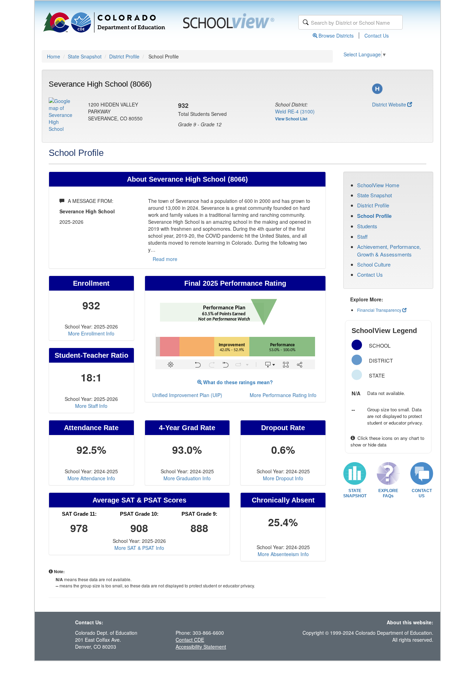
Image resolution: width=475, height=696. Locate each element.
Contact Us (376, 35)
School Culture (374, 264)
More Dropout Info (283, 478)
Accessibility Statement (201, 646)
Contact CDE (190, 639)
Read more (165, 258)
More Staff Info (91, 405)
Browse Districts (336, 35)
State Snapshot (85, 56)
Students (367, 226)
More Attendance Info (91, 478)
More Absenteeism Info (283, 554)
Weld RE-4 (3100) (295, 111)
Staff (362, 236)
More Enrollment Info (91, 333)
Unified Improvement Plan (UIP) (187, 395)
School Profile (374, 216)
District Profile (124, 56)
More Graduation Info (187, 478)
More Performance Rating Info (283, 395)
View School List (291, 119)
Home (53, 56)
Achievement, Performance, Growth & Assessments (389, 250)
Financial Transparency (379, 310)
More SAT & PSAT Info (139, 547)
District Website (389, 104)
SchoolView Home (378, 185)
